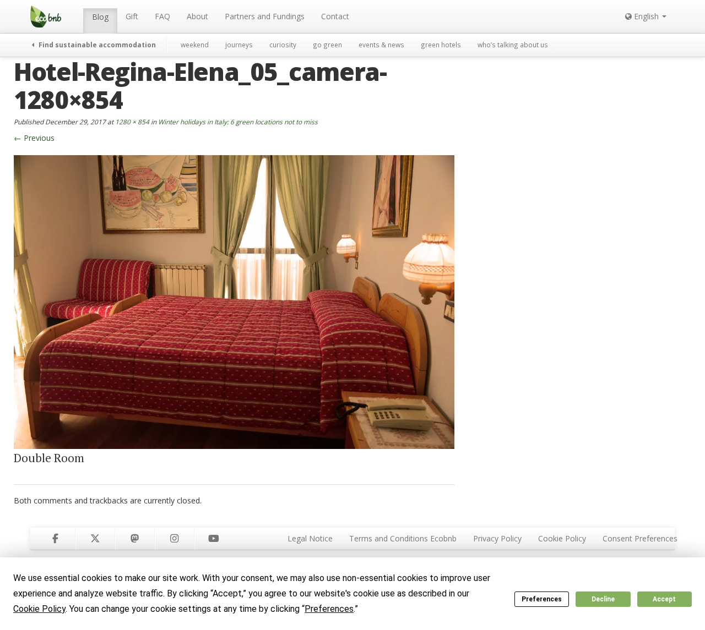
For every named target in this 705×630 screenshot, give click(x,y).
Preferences (542, 599)
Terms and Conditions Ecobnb (403, 538)
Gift (132, 16)
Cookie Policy (562, 538)
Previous (34, 138)
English (646, 16)
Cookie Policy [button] (39, 609)
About (197, 16)
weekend (195, 44)
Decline (603, 599)
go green (327, 44)
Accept (664, 599)
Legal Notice (310, 538)
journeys (239, 44)
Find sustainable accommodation (96, 44)
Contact (335, 16)
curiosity (282, 44)
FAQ (162, 16)
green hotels (441, 44)
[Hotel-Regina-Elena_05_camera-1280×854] (234, 301)
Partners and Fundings (265, 16)
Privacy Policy (497, 538)
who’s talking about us (513, 44)
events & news (381, 44)
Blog (100, 17)
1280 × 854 (132, 121)
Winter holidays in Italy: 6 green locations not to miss (238, 121)
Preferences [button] (329, 609)
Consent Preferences (640, 538)
